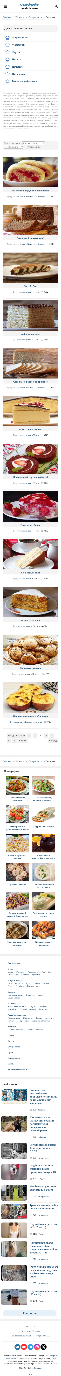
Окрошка (20, 972)
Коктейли (12, 1009)
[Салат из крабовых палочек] (17, 843)
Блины (11, 1064)
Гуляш (29, 983)
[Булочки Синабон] (17, 872)
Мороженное (14, 1018)
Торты (36, 292)
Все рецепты (16, 722)
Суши (10, 1052)
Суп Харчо (13, 974)
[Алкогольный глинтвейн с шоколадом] (43, 843)
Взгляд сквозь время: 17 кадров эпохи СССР (43, 1148)
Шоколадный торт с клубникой (30, 477)
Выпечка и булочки (36, 196)
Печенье (36, 674)
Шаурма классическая (43, 826)
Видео (42, 1178)
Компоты (43, 1009)
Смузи (32, 1006)
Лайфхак (42, 1137)
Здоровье (42, 1110)
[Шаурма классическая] (43, 814)
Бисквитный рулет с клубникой (30, 190)
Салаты (11, 992)
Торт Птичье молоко (30, 429)
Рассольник (33, 972)
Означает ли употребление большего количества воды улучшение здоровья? (43, 1097)
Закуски (12, 1026)
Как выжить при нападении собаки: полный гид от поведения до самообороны (42, 1124)
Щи (49, 972)
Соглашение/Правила (30, 1331)
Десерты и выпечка (16, 196)
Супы (10, 969)
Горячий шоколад (28, 1009)
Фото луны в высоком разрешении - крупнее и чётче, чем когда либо (44, 1271)
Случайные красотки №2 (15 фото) (43, 1225)
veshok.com (51, 1363)
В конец (23, 740)
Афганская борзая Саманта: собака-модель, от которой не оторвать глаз (44, 1247)
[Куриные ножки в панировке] (43, 930)
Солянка (25, 974)
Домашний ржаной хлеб (30, 238)
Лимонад (43, 1006)
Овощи (46, 983)
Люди (41, 1234)
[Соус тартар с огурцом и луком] (43, 901)
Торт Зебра (30, 286)
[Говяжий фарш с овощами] (17, 785)
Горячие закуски (15, 1029)
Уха (43, 972)
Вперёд (53, 740)
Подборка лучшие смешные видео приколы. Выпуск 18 (43, 1169)
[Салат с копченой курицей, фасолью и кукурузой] (17, 901)
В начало (20, 735)
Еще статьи (30, 1313)
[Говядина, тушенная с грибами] (17, 930)
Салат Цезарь (14, 998)
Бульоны (36, 974)
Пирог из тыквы (30, 620)
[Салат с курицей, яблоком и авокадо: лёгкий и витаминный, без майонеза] (43, 785)
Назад (10, 735)
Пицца (11, 1035)
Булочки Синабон (17, 884)
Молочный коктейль (17, 1006)
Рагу (10, 983)
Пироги (36, 626)
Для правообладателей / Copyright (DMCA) (30, 1336)
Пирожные (24, 1021)
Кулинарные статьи (17, 1069)
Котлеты (19, 983)
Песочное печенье (30, 668)
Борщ (10, 972)
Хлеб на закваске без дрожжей (30, 381)
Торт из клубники (30, 525)
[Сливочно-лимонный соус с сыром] (43, 872)
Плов (37, 983)
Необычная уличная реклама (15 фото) (43, 1188)
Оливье (41, 995)
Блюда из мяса (33, 986)
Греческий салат (15, 995)
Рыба (10, 986)
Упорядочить (33, 147)
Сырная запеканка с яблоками (30, 716)
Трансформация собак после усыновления (44, 1207)
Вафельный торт (30, 334)
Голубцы (20, 986)
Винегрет (30, 995)
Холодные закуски (34, 1029)
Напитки (12, 1003)
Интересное (43, 1158)
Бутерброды (14, 1046)
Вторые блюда (15, 980)
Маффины (28, 1018)
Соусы (11, 1041)
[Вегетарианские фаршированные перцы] (17, 814)
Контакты (30, 1326)
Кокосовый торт (30, 572)
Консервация (14, 1058)
